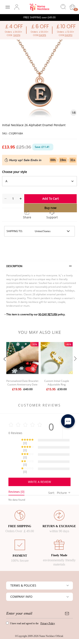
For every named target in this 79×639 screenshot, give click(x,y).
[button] (4, 367)
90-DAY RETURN (47, 314)
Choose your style (14, 172)
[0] (72, 7)
